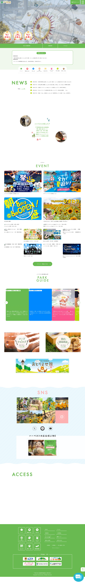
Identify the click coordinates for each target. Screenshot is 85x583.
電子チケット (75, 2)
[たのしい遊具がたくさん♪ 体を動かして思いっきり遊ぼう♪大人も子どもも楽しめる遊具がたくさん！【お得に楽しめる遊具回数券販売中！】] (40, 289)
